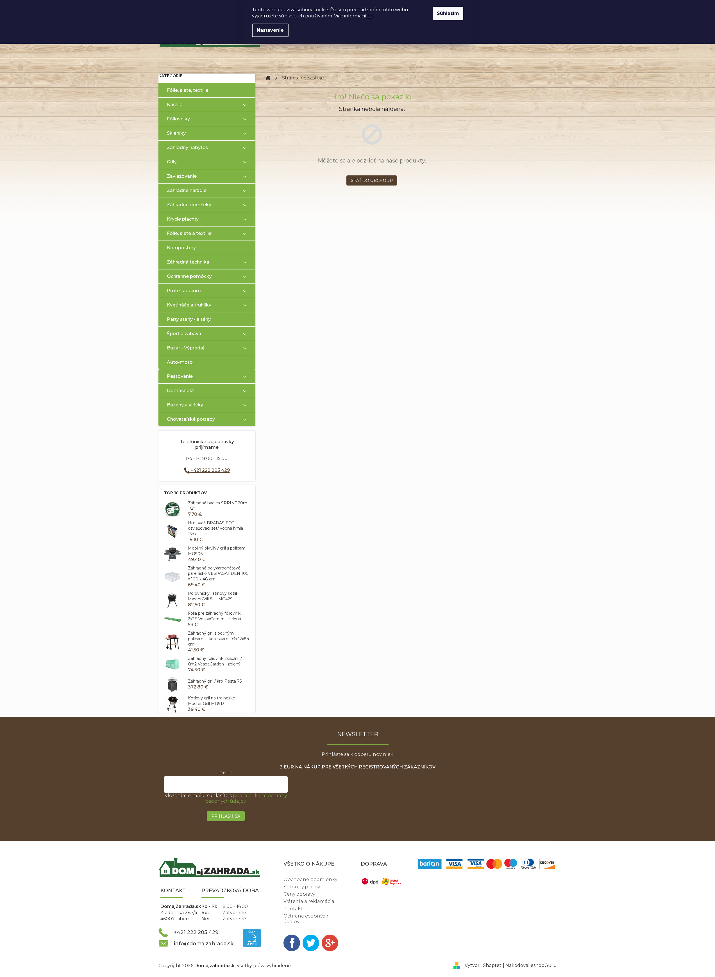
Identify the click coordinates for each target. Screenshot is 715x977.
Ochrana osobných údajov (305, 918)
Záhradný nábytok (187, 147)
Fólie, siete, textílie (187, 90)
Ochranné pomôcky (189, 276)
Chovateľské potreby (191, 419)
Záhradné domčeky (189, 204)
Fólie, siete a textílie (189, 233)
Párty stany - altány (189, 319)
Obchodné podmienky (310, 879)
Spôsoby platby (301, 886)
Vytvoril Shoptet (483, 965)
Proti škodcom (184, 290)
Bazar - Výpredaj (185, 348)
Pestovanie (180, 376)
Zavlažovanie (182, 176)
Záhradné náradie (186, 190)
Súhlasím (448, 13)
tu (370, 16)
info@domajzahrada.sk (203, 944)
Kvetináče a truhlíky (189, 305)
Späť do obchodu (372, 180)
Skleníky (176, 133)
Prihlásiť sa (225, 816)
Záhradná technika (188, 262)
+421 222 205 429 (210, 470)
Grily (172, 161)
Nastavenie (270, 30)
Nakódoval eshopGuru (531, 965)
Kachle (174, 104)
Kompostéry (181, 247)
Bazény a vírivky (185, 405)
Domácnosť (180, 390)
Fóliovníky (178, 119)
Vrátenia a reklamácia (308, 901)
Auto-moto (180, 362)
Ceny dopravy (299, 894)
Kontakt (293, 908)
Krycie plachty (183, 219)
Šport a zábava (184, 333)
